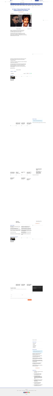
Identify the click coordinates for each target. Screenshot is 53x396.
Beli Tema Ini (36, 0)
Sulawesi (36, 5)
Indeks (40, 0)
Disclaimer (27, 390)
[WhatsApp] (28, 392)
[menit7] (11, 2)
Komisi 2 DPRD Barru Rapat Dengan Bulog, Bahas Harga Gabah (29, 173)
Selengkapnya (37, 223)
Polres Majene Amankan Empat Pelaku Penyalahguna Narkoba (37, 374)
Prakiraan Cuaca (29, 5)
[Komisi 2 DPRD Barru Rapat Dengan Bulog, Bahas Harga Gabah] (29, 148)
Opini (26, 5)
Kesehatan (23, 5)
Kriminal (23, 11)
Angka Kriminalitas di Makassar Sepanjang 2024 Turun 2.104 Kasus (37, 365)
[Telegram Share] (29, 13)
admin (19, 11)
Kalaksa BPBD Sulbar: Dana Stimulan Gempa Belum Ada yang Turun (38, 385)
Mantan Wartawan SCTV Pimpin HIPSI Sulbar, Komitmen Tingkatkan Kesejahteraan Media (12, 173)
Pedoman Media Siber (31, 390)
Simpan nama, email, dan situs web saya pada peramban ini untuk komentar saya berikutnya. (21, 298)
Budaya (18, 5)
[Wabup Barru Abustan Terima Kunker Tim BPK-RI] (18, 198)
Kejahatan (12, 71)
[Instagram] (27, 392)
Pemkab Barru (34, 345)
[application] (38, 288)
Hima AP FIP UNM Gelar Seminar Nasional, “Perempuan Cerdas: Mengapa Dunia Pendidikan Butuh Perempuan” (29, 179)
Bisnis (16, 5)
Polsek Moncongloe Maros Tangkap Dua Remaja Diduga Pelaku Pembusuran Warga (29, 123)
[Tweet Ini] (27, 13)
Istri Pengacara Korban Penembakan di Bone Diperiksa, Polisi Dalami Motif (37, 363)
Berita (21, 11)
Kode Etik (20, 390)
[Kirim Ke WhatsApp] (31, 13)
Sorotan (33, 5)
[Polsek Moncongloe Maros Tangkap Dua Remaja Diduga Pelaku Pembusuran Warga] (29, 99)
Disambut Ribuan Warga (23, 172)
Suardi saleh (34, 343)
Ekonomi (21, 5)
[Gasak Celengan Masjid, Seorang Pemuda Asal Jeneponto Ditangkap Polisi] (23, 99)
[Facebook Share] (26, 13)
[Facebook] (23, 392)
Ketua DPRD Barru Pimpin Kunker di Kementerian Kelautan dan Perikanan (23, 178)
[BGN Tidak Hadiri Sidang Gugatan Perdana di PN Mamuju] (12, 77)
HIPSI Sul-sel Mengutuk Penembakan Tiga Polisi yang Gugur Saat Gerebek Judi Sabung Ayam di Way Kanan (18, 173)
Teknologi (38, 5)
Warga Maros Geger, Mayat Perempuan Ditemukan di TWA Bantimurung (18, 123)
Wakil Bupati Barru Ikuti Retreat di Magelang (12, 178)
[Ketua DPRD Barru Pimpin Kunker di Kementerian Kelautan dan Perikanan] (23, 176)
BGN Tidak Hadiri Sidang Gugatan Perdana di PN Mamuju (12, 80)
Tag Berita (15, 71)
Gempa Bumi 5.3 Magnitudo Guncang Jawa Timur (38, 371)
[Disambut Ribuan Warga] (23, 148)
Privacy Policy (23, 390)
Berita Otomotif (12, 5)
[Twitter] (24, 392)
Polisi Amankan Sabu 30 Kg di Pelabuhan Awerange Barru (37, 382)
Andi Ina (34, 344)
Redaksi (35, 390)
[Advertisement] (18, 53)
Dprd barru (34, 347)
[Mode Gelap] (42, 0)
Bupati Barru (34, 346)
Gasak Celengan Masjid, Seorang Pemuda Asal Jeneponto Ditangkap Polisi (23, 123)
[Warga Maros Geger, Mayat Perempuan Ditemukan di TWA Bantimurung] (18, 99)
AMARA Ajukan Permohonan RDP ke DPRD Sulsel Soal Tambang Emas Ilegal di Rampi (38, 380)
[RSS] (29, 392)
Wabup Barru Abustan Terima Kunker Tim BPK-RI (18, 222)
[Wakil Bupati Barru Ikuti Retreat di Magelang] (12, 176)
